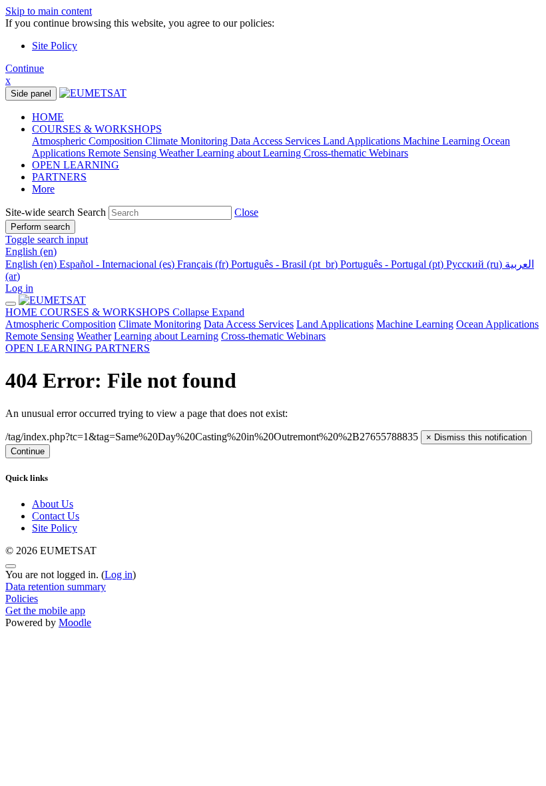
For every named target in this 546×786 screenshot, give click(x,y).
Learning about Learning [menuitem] (250, 153)
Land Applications (335, 324)
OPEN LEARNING (50, 348)
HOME (22, 312)
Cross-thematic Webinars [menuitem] (356, 153)
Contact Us (55, 516)
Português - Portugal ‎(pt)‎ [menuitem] (393, 264)
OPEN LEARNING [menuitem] (75, 165)
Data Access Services (249, 324)
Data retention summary (55, 586)
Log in (19, 288)
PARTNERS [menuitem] (59, 177)
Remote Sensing (39, 336)
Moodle (75, 622)
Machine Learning (414, 324)
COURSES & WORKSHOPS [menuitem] (97, 129)
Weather (94, 336)
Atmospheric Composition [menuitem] (88, 141)
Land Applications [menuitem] (363, 141)
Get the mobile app (45, 610)
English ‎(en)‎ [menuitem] (32, 264)
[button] (246, 212)
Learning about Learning (166, 336)
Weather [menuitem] (177, 153)
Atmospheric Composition (60, 324)
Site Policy (54, 45)
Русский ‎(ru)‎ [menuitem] (475, 264)
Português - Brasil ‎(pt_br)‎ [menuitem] (285, 264)
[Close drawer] (10, 304)
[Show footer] (10, 566)
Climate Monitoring (160, 324)
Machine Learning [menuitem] (443, 141)
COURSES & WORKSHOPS (142, 312)
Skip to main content (48, 11)
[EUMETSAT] (52, 300)
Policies (21, 598)
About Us (52, 504)
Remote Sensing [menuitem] (123, 153)
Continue (24, 68)
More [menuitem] (43, 189)
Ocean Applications (497, 324)
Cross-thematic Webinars (273, 336)
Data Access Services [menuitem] (276, 141)
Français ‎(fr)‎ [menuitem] (204, 264)
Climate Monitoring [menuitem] (187, 141)
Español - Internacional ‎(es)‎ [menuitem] (118, 264)
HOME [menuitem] (48, 117)
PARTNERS (122, 348)
